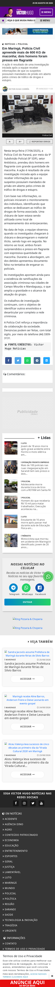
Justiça (9, 866)
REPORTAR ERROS (40, 141)
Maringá (10, 882)
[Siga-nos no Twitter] (33, 803)
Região (9, 904)
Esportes (10, 856)
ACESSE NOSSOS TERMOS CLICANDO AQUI (25, 975)
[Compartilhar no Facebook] (8, 360)
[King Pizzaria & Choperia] (27, 412)
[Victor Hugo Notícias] (19, 11)
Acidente (10, 819)
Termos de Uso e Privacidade (24, 948)
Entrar (27, 602)
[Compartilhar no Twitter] (18, 360)
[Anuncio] (27, 983)
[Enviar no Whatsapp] (28, 360)
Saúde (8, 914)
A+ (20, 141)
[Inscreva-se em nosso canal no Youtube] (41, 803)
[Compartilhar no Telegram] (37, 360)
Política (10, 898)
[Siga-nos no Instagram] (24, 803)
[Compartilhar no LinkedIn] (46, 360)
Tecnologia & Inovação (21, 920)
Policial (10, 893)
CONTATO (10, 943)
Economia (11, 840)
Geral (8, 861)
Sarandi (10, 909)
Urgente (10, 930)
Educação (11, 845)
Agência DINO (13, 824)
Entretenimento (16, 850)
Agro (8, 829)
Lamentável (12, 872)
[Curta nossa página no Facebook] (16, 803)
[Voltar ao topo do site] (50, 543)
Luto (8, 877)
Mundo (9, 888)
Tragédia (10, 925)
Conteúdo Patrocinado (21, 835)
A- (10, 141)
